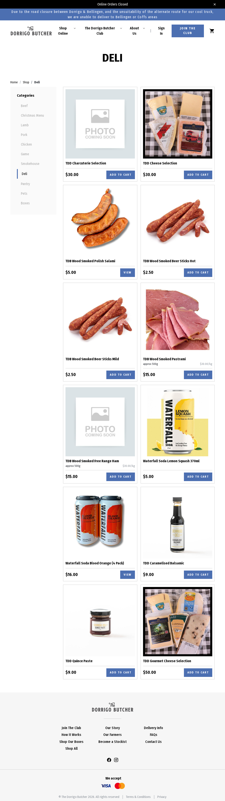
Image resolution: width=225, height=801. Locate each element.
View (127, 272)
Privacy (161, 797)
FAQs (153, 735)
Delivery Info (153, 728)
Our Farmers (112, 735)
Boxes (25, 203)
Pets (24, 193)
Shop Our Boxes (71, 742)
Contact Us (153, 742)
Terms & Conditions (138, 797)
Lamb (25, 125)
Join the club (188, 31)
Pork (24, 135)
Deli (24, 174)
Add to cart (120, 174)
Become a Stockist (112, 742)
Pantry (25, 184)
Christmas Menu (32, 115)
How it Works (71, 735)
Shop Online (63, 31)
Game (25, 154)
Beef (24, 106)
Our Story (112, 728)
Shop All (71, 748)
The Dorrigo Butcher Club (100, 31)
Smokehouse (30, 164)
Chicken (26, 144)
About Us (134, 31)
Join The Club (71, 728)
